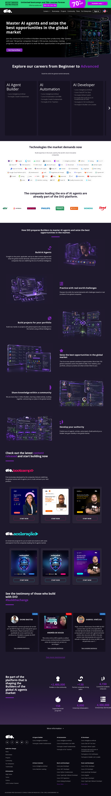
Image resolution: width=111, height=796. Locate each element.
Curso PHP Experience (63, 778)
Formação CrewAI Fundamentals (18, 96)
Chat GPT (14, 165)
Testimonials (9, 766)
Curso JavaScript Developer (88, 772)
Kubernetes (81, 176)
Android (38, 161)
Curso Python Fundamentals (65, 772)
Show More (60, 784)
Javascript (63, 176)
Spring (22, 176)
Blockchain (71, 165)
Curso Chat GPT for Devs (83, 92)
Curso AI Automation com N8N (51, 96)
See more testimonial (55, 657)
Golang (92, 161)
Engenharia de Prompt (57, 172)
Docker (63, 168)
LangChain (86, 168)
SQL (70, 172)
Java (30, 176)
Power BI (62, 180)
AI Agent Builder (14, 87)
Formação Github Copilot (83, 95)
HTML (46, 176)
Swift (44, 172)
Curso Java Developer (63, 766)
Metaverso (48, 161)
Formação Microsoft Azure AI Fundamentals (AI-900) (83, 98)
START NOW (24, 519)
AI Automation (50, 87)
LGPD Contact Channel (12, 783)
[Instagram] (26, 742)
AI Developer (84, 85)
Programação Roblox (95, 176)
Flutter (29, 161)
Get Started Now (14, 50)
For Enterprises (86, 11)
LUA (31, 180)
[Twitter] (22, 742)
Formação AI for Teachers (49, 102)
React (89, 180)
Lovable (29, 168)
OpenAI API (100, 172)
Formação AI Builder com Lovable (85, 104)
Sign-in (96, 11)
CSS (62, 165)
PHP (53, 180)
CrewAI (14, 176)
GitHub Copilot (98, 165)
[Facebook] (12, 742)
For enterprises (10, 763)
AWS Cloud (38, 165)
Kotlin (57, 161)
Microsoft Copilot (41, 168)
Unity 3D (54, 168)
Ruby (54, 176)
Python (83, 161)
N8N (38, 176)
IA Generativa (74, 168)
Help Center (9, 774)
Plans (78, 11)
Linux (23, 180)
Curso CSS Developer (87, 769)
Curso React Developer (87, 778)
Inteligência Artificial (70, 161)
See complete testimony (21, 648)
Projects (63, 11)
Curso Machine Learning (39, 769)
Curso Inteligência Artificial (16, 94)
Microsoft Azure (51, 165)
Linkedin (35, 614)
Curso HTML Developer (87, 766)
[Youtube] (17, 742)
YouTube (68, 614)
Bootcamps (55, 11)
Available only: (97, 3)
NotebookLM (34, 172)
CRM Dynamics (26, 165)
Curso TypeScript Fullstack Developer (67, 775)
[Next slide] (109, 108)
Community (71, 11)
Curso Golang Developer (64, 781)
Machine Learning (42, 180)
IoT (72, 176)
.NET (11, 161)
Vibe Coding (97, 168)
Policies (8, 780)
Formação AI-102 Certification (84, 102)
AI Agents (79, 172)
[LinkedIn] (7, 742)
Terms (7, 777)
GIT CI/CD (89, 172)
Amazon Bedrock (84, 165)
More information (54, 728)
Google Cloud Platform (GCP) (17, 172)
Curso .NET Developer (63, 769)
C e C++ (101, 161)
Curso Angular (85, 775)
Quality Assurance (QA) (76, 180)
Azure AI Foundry (17, 168)
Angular (20, 161)
